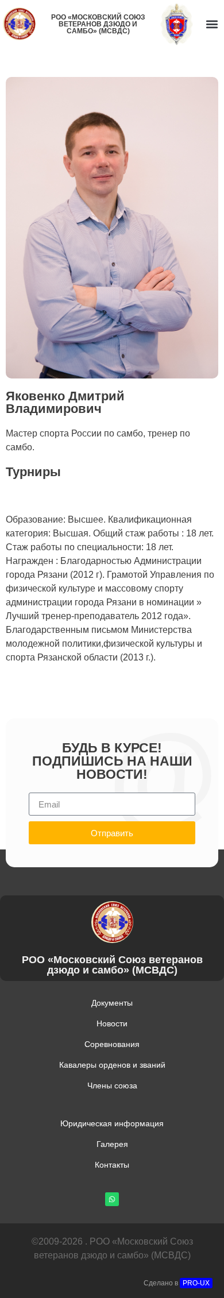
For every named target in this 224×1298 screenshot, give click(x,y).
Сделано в (177, 1283)
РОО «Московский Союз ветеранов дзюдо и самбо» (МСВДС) (98, 24)
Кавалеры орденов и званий (112, 1064)
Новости (112, 1023)
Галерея (112, 1144)
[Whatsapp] (112, 1199)
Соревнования (112, 1044)
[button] (211, 23)
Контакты (112, 1164)
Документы (112, 1002)
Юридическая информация (112, 1123)
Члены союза (112, 1085)
